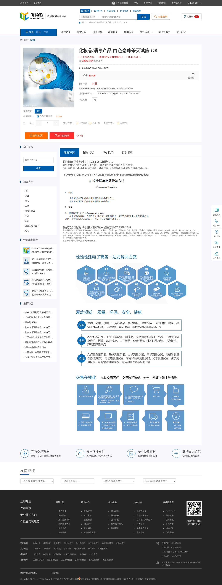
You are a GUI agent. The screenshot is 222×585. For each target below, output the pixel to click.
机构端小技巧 (117, 524)
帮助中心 (37, 3)
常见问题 (88, 528)
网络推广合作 (142, 528)
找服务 (33, 40)
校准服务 (129, 32)
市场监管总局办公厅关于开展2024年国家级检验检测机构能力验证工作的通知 (38, 357)
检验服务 (113, 32)
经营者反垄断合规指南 (34, 347)
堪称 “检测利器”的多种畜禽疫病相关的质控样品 (38, 312)
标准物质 (124, 11)
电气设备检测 (79, 549)
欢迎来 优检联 (121, 3)
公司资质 (170, 520)
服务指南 (62, 532)
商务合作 (140, 532)
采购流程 (88, 511)
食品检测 (36, 543)
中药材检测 (102, 549)
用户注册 (62, 511)
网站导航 (162, 3)
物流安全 (88, 524)
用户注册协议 (64, 520)
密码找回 (62, 515)
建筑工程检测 (107, 543)
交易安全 (88, 520)
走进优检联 (171, 511)
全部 (38, 111)
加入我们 (170, 532)
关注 (81, 136)
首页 (26, 40)
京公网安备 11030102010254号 (93, 579)
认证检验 (57, 554)
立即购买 (37, 135)
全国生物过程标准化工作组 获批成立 (38, 337)
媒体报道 (170, 528)
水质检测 (47, 549)
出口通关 (93, 554)
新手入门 (26, 3)
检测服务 (85, 11)
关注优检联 (177, 3)
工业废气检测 (66, 560)
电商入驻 (47, 554)
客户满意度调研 (91, 532)
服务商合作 (141, 511)
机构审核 (115, 511)
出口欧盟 (36, 554)
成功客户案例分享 (144, 520)
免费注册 (148, 3)
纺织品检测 (120, 543)
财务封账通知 (30, 322)
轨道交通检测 (108, 560)
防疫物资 (83, 554)
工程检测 (36, 549)
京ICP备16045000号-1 (113, 579)
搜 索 (143, 16)
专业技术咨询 (28, 514)
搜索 (38, 168)
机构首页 (66, 32)
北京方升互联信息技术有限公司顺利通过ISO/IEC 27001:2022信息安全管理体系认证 (38, 332)
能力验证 (111, 11)
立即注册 (25, 501)
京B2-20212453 (150, 579)
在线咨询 (216, 215)
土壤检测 (91, 549)
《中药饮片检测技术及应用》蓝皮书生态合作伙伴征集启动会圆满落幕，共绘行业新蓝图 (38, 317)
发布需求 (25, 508)
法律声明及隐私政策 (28, 573)
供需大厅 (82, 32)
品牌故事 (170, 515)
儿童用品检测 (38, 560)
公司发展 (170, 524)
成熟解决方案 (142, 515)
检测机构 (98, 11)
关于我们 (181, 32)
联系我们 (55, 573)
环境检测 (47, 543)
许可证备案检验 (70, 554)
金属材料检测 (80, 560)
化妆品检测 (68, 543)
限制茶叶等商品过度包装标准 (37, 342)
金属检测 (57, 543)
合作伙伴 (140, 524)
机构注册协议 (64, 524)
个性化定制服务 (29, 521)
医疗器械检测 (93, 543)
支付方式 (88, 515)
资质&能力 (164, 32)
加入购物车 (63, 135)
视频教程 (115, 515)
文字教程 (115, 520)
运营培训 (115, 528)
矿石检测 (67, 549)
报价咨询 (216, 236)
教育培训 (137, 11)
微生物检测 (80, 543)
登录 (136, 3)
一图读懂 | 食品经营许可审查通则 (38, 352)
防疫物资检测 (52, 560)
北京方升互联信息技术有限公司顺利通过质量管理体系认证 (38, 327)
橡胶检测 (57, 549)
